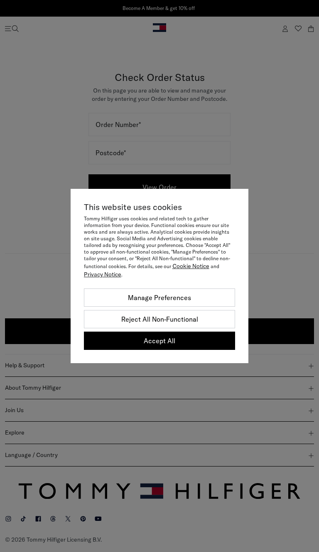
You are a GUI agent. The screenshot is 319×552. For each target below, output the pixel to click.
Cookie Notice (190, 266)
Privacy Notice (102, 274)
